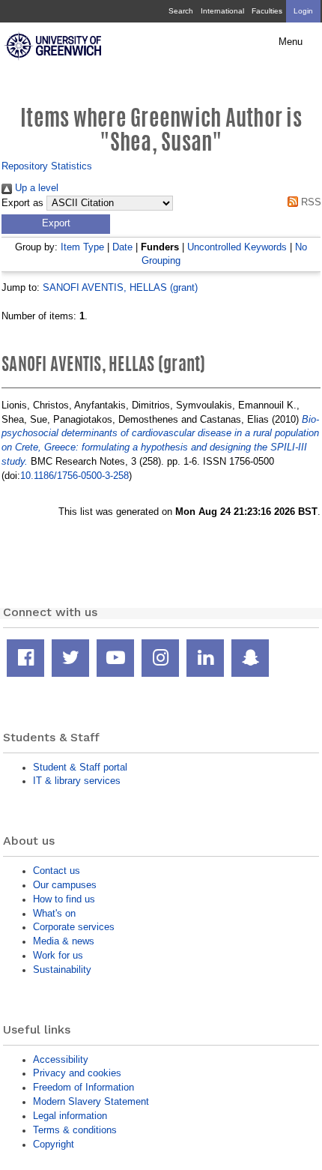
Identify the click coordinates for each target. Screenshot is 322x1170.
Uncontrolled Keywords (237, 247)
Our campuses (65, 884)
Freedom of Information (83, 1087)
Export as (22, 203)
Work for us (58, 955)
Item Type (82, 247)
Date (122, 247)
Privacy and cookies (77, 1073)
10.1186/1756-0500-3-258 (74, 475)
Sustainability (62, 969)
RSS (309, 202)
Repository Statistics (46, 166)
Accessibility (60, 1059)
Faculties (267, 11)
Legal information (70, 1115)
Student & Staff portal (80, 767)
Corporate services (74, 926)
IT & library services (77, 780)
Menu (291, 42)
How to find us (64, 899)
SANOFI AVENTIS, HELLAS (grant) (120, 287)
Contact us (56, 870)
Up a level (35, 187)
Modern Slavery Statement (91, 1101)
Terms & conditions (75, 1130)
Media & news (63, 941)
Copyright (53, 1144)
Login (303, 11)
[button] (55, 224)
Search (180, 11)
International (222, 11)
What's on (54, 913)
